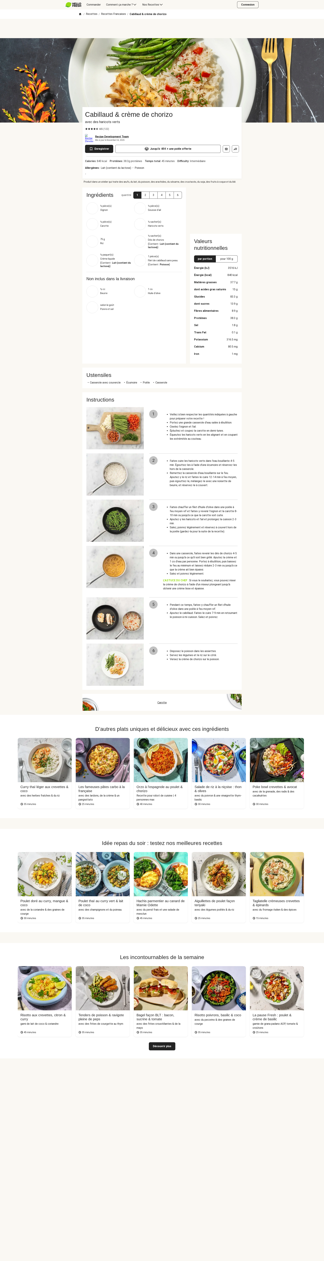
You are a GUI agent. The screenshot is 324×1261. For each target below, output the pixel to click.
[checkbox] (86, 129)
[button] (137, 195)
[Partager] (235, 148)
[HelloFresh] (73, 4)
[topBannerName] (162, 28)
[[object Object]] (226, 148)
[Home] (80, 14)
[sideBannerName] (216, 209)
